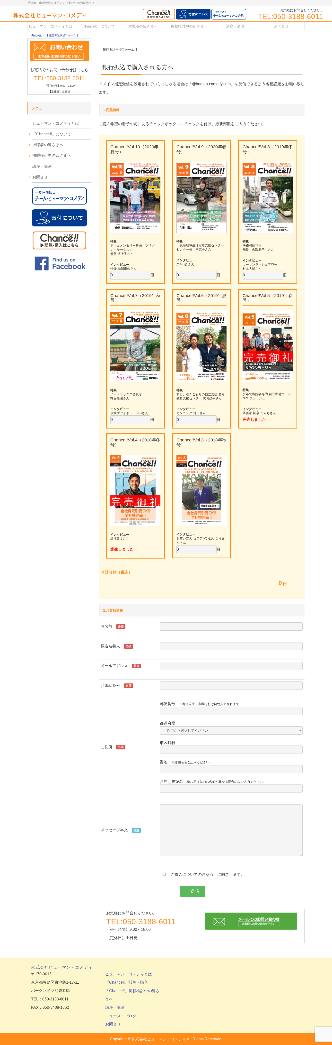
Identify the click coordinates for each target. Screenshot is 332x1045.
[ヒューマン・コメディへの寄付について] (193, 14)
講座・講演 (42, 166)
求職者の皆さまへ (47, 145)
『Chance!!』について (51, 134)
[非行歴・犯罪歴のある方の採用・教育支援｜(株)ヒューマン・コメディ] (49, 15)
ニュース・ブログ (120, 1016)
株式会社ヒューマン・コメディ (61, 967)
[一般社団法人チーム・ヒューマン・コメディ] (228, 14)
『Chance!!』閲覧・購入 (126, 982)
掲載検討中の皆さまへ (51, 155)
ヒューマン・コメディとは (55, 123)
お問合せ (40, 177)
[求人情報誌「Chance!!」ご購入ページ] (158, 14)
